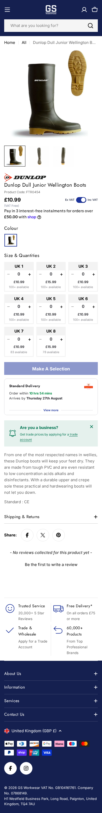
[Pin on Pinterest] (58, 535)
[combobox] (51, 25)
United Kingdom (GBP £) (34, 730)
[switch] (81, 200)
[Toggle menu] (7, 10)
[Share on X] (43, 535)
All (24, 42)
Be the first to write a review (51, 564)
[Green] (10, 240)
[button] (51, 563)
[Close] (92, 427)
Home (9, 42)
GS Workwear (29, 788)
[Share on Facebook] (27, 535)
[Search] (90, 25)
